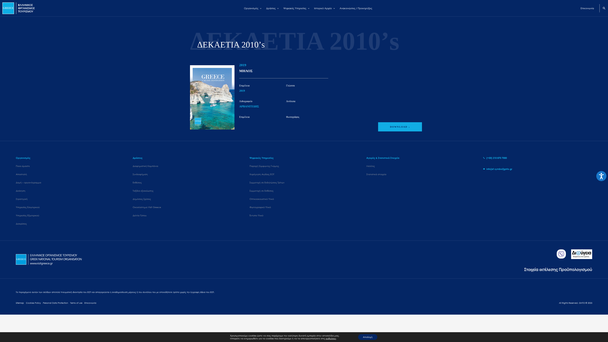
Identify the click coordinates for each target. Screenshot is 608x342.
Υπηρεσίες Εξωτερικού (27, 215)
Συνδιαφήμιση (140, 174)
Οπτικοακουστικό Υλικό (262, 198)
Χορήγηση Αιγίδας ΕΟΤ (262, 174)
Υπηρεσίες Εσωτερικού (28, 207)
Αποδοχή (368, 337)
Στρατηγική (22, 198)
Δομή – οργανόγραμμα (28, 182)
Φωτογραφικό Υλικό (260, 207)
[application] (259, 8)
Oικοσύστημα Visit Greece (147, 207)
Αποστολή (21, 174)
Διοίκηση (20, 190)
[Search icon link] (604, 8)
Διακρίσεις (21, 223)
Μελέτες (370, 166)
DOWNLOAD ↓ (400, 127)
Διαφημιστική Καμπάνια (145, 166)
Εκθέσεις (137, 182)
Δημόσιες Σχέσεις (142, 198)
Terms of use (76, 303)
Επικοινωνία (90, 303)
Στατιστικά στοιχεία (376, 174)
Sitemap (20, 303)
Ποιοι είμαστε (23, 166)
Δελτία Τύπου (139, 215)
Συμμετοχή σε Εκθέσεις (261, 190)
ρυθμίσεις (331, 338)
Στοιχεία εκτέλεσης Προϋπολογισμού (558, 269)
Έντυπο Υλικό (256, 215)
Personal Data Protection (55, 303)
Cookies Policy (33, 303)
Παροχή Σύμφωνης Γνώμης (264, 166)
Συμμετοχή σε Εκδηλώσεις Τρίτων (267, 182)
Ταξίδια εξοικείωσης (143, 190)
